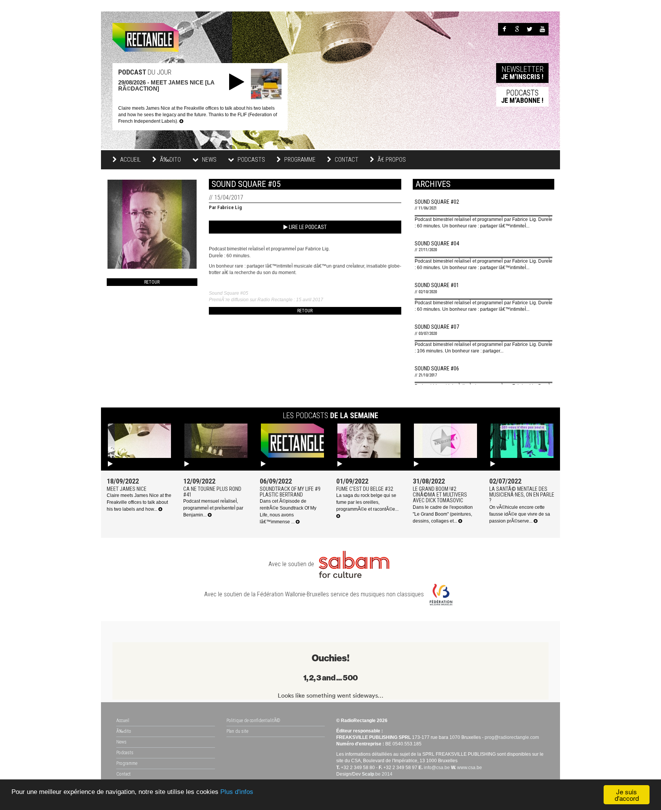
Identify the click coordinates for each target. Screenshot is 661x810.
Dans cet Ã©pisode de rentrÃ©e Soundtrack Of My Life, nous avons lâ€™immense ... (288, 511)
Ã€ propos (391, 159)
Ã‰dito (169, 159)
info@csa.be (437, 767)
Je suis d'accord (627, 795)
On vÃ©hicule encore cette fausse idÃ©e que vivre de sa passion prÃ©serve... (519, 514)
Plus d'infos (236, 791)
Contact (345, 159)
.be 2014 (377, 774)
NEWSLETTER (522, 73)
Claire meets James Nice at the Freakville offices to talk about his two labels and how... (139, 502)
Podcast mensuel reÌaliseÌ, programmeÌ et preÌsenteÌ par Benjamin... (213, 508)
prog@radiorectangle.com (512, 737)
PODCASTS (522, 96)
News (121, 742)
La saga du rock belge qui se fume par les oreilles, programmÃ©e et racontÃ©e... (367, 502)
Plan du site (237, 731)
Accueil (130, 159)
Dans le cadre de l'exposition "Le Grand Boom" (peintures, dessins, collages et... (443, 514)
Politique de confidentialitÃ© (253, 720)
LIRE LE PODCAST (307, 227)
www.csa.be (469, 767)
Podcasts (125, 752)
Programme (299, 159)
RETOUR (152, 282)
